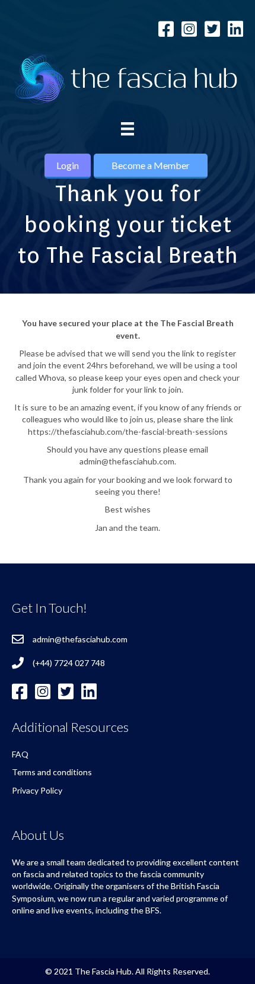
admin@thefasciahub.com (80, 639)
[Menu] (127, 129)
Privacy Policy (37, 790)
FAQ (20, 754)
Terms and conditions (52, 772)
